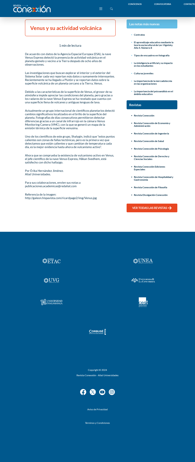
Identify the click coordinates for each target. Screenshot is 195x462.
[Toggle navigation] (101, 8)
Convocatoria (162, 4)
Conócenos (135, 4)
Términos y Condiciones (97, 422)
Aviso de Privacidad (97, 409)
